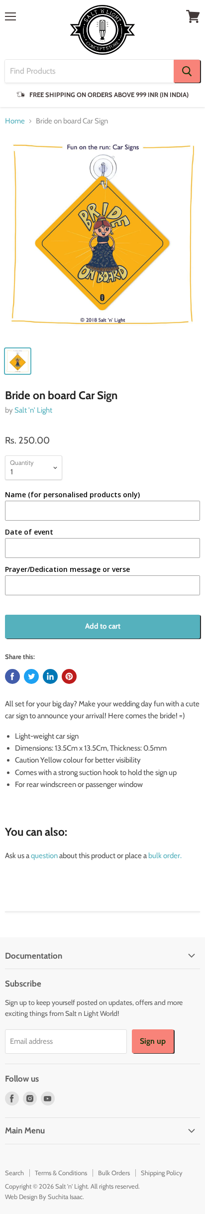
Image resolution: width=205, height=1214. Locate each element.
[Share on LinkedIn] (50, 676)
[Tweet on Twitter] (31, 676)
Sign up (153, 1041)
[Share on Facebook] (12, 676)
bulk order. (165, 855)
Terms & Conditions (61, 1173)
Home (15, 121)
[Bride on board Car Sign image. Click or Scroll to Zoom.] (102, 237)
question (44, 855)
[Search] (187, 71)
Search (14, 1173)
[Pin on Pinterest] (69, 676)
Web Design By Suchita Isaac (44, 1197)
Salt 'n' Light (33, 410)
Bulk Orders (114, 1173)
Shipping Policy (162, 1173)
